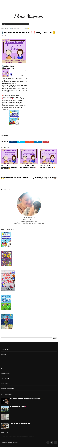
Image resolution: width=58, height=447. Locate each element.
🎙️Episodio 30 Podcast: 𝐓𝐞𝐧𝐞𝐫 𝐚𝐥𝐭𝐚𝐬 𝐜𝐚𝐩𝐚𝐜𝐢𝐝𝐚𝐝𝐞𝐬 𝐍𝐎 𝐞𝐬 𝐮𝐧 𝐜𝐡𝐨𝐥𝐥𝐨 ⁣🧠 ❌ (28, 167)
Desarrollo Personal (5, 349)
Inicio (2, 2)
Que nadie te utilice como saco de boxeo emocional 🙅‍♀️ (26, 398)
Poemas (3, 368)
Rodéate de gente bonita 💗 (18, 406)
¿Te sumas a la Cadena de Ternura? (20, 423)
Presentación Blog (5, 373)
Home (2, 28)
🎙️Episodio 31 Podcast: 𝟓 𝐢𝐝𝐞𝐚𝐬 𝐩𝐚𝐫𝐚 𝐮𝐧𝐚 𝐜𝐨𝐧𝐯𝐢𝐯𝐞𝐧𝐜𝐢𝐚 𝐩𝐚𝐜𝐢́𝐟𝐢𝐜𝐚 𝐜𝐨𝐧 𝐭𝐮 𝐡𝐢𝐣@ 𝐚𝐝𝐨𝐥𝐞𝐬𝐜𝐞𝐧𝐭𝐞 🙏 (9, 167)
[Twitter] (51, 442)
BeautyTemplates (14, 442)
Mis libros (3, 359)
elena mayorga (4, 383)
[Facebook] (47, 442)
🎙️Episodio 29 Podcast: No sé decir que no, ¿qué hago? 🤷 (48, 166)
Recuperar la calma (40, 2)
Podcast (7, 28)
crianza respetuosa (5, 378)
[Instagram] (55, 442)
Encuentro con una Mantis (17, 415)
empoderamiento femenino (7, 388)
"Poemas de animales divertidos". (11, 99)
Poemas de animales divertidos (13, 2)
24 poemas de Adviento (27, 2)
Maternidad (3, 354)
